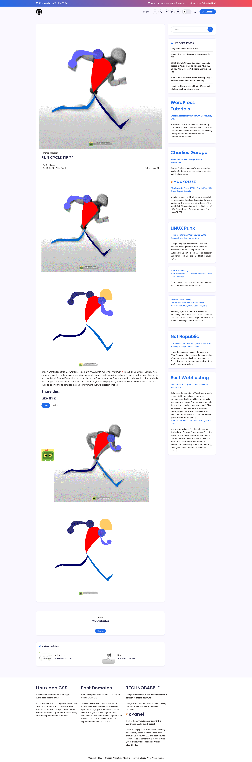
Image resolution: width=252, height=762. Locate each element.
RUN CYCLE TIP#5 (126, 658)
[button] (186, 11)
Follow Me (100, 631)
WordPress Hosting (179, 270)
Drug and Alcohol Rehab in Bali (184, 48)
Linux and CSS (51, 688)
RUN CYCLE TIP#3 (63, 658)
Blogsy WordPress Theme (152, 758)
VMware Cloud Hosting (181, 299)
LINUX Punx (183, 228)
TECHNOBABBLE (143, 688)
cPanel (136, 714)
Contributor (50, 165)
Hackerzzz (185, 181)
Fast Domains (96, 688)
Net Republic (185, 336)
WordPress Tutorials (183, 105)
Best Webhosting (190, 377)
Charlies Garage (189, 152)
